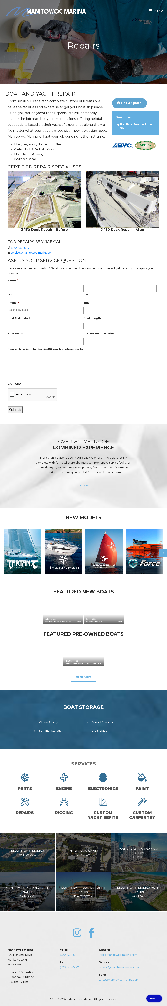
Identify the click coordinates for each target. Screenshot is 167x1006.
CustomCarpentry (142, 815)
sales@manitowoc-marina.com (119, 979)
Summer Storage (50, 730)
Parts (25, 788)
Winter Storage (49, 722)
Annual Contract (102, 722)
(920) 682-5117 (20, 247)
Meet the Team (83, 486)
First (10, 294)
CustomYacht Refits (103, 815)
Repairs (25, 812)
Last (86, 294)
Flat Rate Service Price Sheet (136, 126)
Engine (64, 788)
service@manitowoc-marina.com (32, 252)
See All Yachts (83, 677)
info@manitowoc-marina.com (118, 954)
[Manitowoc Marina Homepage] (46, 11)
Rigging (64, 812)
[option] (22, 551)
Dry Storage (99, 730)
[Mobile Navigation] (156, 10)
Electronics (103, 788)
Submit (15, 410)
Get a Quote (131, 103)
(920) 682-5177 (69, 967)
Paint (142, 788)
